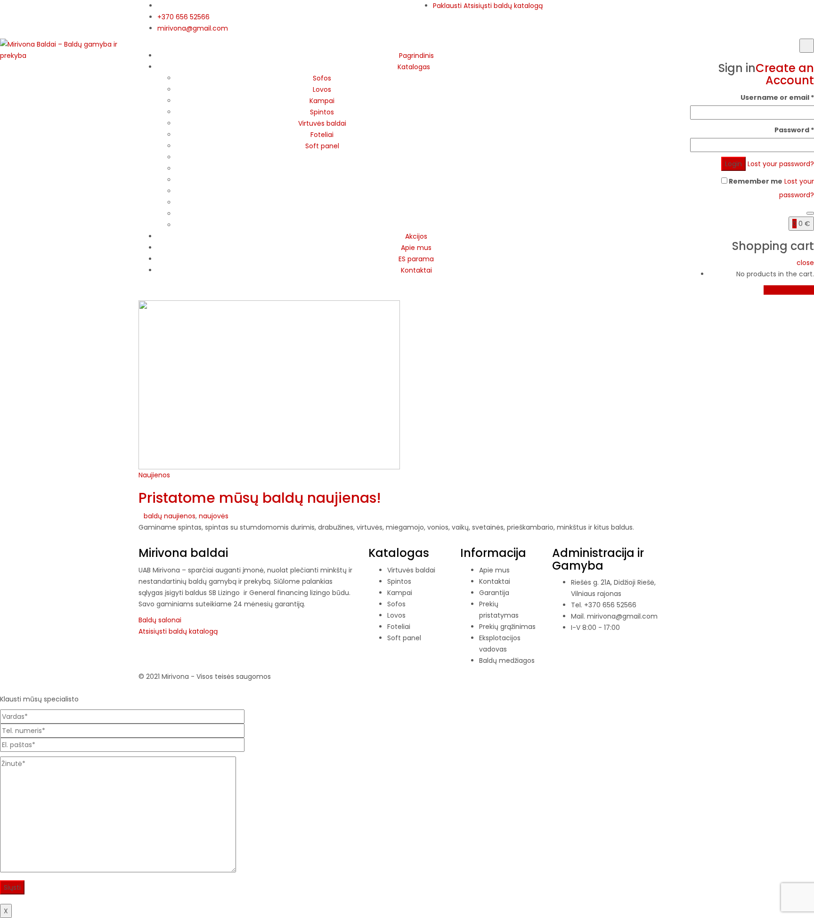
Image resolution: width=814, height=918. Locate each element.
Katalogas (414, 67)
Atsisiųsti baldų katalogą (503, 5)
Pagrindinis (416, 55)
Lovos (322, 89)
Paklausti (447, 5)
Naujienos (154, 475)
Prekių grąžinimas (507, 626)
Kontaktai (416, 270)
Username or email (777, 97)
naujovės (213, 516)
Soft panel (322, 146)
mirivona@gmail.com (192, 28)
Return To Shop (789, 290)
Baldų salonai (159, 620)
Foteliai (322, 134)
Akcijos (416, 236)
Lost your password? (781, 164)
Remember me (754, 181)
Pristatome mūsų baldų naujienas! (259, 498)
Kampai (321, 100)
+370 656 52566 (183, 17)
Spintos (322, 112)
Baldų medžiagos (507, 660)
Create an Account (785, 74)
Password (794, 130)
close (805, 262)
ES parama (416, 259)
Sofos (322, 78)
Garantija (494, 592)
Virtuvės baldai (322, 123)
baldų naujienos (169, 516)
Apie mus (416, 247)
